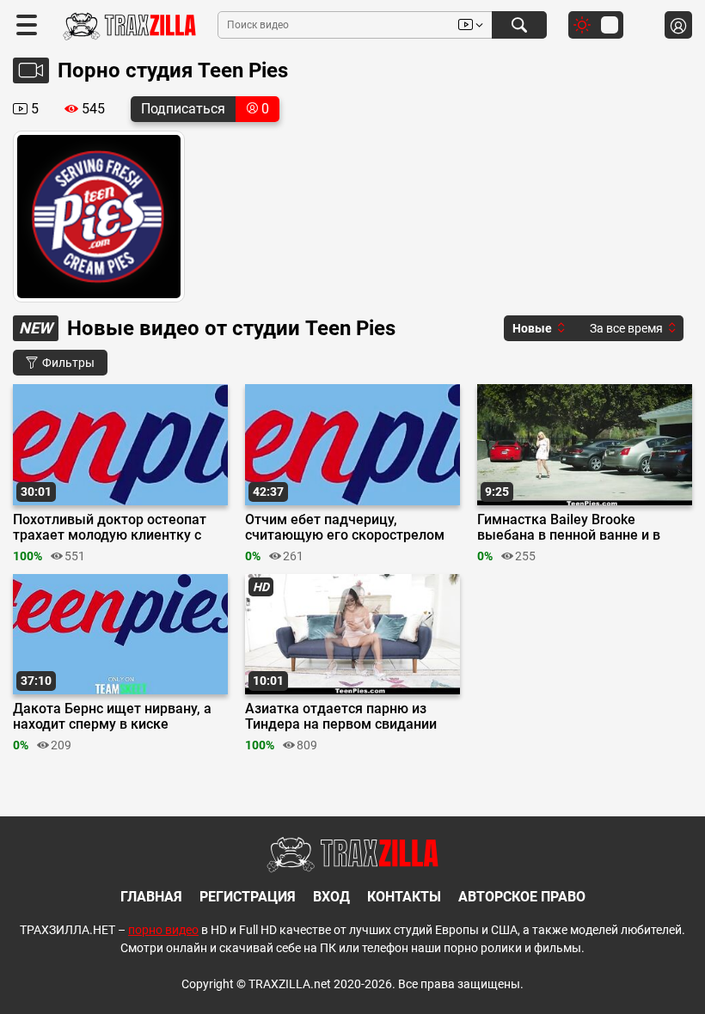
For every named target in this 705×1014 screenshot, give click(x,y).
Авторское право (521, 897)
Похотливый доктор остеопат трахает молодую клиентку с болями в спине (109, 527)
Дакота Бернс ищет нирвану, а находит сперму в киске (112, 716)
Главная (151, 897)
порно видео (163, 930)
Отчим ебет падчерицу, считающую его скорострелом (344, 527)
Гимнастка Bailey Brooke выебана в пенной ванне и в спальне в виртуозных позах (570, 527)
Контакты (404, 897)
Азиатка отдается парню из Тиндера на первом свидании (341, 716)
